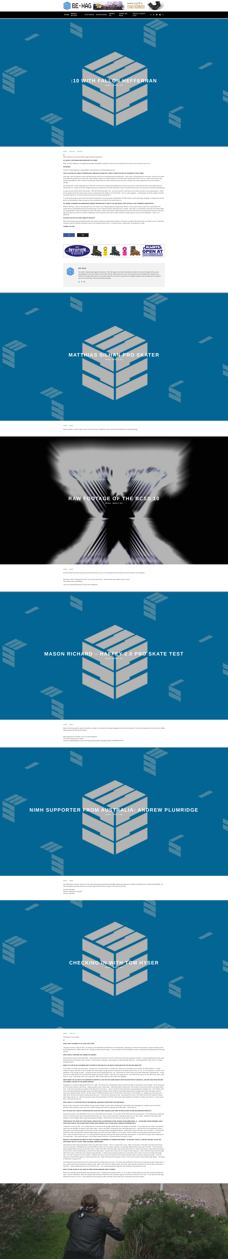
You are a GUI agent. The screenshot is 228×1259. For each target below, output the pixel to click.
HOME (66, 14)
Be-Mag (108, 85)
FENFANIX (95, 173)
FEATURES (89, 14)
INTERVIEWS (101, 14)
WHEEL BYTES (74, 14)
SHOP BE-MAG (123, 14)
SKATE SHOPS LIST (139, 14)
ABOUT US (112, 14)
